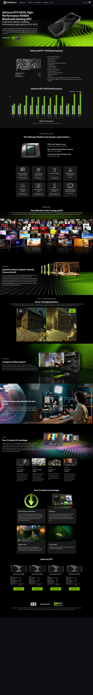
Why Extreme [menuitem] (38, 2)
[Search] (84, 2)
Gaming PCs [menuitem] (22, 2)
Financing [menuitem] (30, 2)
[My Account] (86, 2)
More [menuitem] (51, 2)
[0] (89, 2)
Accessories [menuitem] (46, 2)
